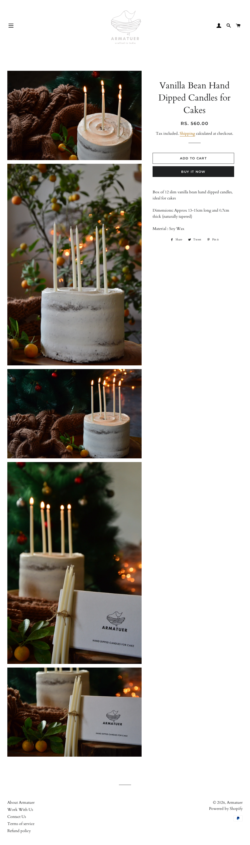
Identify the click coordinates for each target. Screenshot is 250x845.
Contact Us (16, 816)
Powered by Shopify (226, 808)
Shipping (187, 133)
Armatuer (235, 802)
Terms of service (20, 823)
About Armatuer (21, 802)
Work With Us (20, 809)
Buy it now (193, 172)
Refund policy (19, 831)
